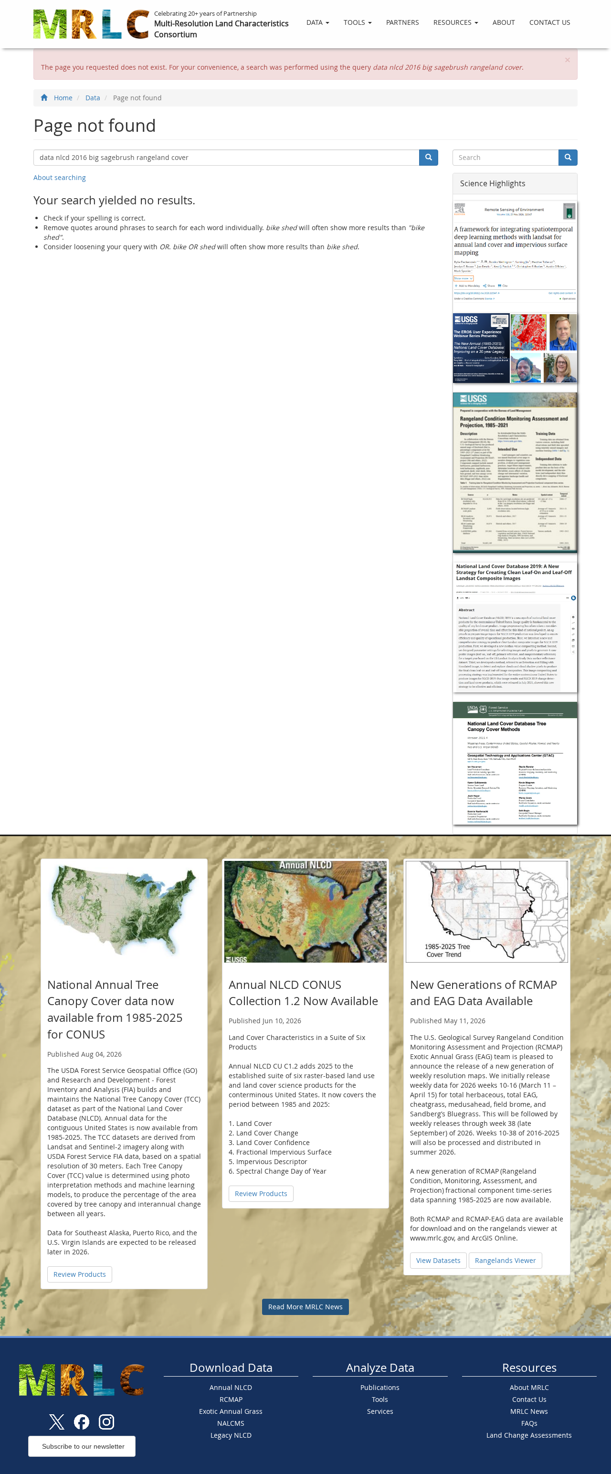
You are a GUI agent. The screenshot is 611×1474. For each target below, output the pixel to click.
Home (63, 97)
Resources (453, 22)
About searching (59, 177)
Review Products (79, 1274)
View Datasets (438, 1260)
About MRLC (529, 1387)
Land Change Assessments (529, 1435)
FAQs (529, 1423)
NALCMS (230, 1423)
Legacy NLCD (231, 1435)
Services (380, 1411)
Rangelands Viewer (505, 1260)
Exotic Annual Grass (231, 1411)
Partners (402, 22)
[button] (567, 60)
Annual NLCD (231, 1387)
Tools (355, 22)
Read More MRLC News (305, 1306)
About (504, 22)
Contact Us (549, 22)
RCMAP (231, 1399)
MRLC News (529, 1411)
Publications (380, 1387)
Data (315, 22)
